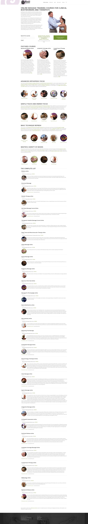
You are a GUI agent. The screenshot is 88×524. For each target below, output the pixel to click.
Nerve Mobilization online (27, 305)
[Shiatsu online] (24, 177)
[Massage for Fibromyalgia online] (24, 299)
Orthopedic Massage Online (28, 344)
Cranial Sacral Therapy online (28, 462)
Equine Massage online (27, 256)
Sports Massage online (27, 390)
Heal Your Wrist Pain (63, 142)
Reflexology (54, 142)
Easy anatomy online (26, 318)
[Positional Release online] (24, 440)
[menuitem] (46, 2)
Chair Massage (34, 142)
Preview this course (24, 340)
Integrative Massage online (28, 407)
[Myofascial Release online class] (27, 54)
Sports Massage (53, 164)
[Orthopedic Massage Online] (24, 351)
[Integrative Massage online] (24, 413)
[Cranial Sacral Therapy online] (24, 469)
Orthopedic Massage (54, 98)
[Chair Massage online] (24, 380)
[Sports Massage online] (24, 396)
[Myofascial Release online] (24, 496)
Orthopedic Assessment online (29, 419)
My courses (39, 518)
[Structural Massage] (24, 189)
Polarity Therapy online (27, 196)
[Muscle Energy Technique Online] (24, 365)
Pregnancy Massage (24, 164)
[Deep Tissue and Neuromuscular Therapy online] (24, 239)
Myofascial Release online (27, 490)
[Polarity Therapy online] (24, 202)
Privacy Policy (39, 517)
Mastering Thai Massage (27, 330)
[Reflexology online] (24, 484)
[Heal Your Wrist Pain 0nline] (24, 287)
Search (22, 40)
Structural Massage (24, 98)
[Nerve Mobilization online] (24, 311)
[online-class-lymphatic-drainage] (44, 54)
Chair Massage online (26, 374)
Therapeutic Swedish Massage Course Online (32, 220)
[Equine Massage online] (24, 263)
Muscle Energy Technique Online (29, 358)
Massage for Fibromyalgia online (29, 293)
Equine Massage (44, 164)
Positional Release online (27, 433)
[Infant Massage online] (24, 251)
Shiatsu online (25, 171)
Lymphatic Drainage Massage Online (30, 447)
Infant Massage (34, 164)
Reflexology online (26, 477)
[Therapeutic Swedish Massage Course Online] (24, 227)
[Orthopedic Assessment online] (24, 426)
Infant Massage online (27, 244)
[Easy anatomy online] (24, 325)
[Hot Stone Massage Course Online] (24, 214)
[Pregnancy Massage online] (24, 275)
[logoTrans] (25, 2)
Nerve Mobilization (44, 98)
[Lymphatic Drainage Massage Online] (24, 454)
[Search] (66, 2)
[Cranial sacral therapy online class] (60, 54)
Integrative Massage (44, 142)
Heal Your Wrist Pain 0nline (28, 281)
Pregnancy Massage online (28, 268)
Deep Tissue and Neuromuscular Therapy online (33, 232)
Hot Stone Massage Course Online (29, 208)
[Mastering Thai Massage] (24, 337)
